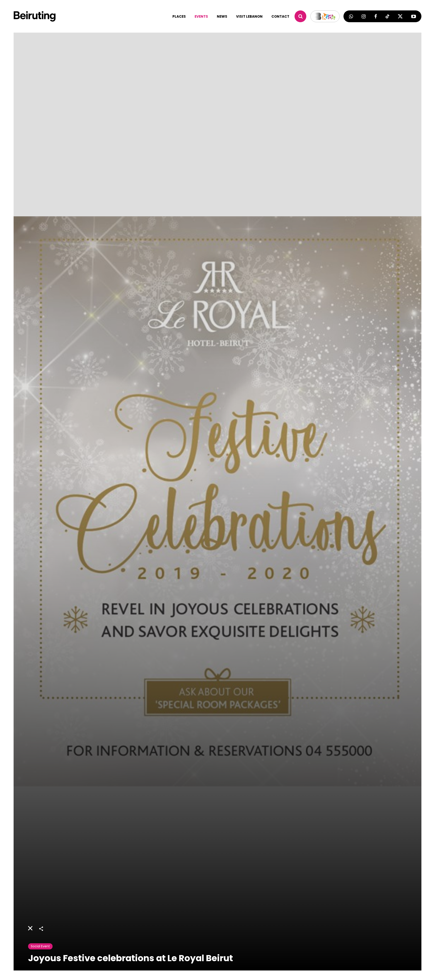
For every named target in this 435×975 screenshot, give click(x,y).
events (201, 16)
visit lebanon (249, 16)
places (179, 16)
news (222, 16)
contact (280, 16)
